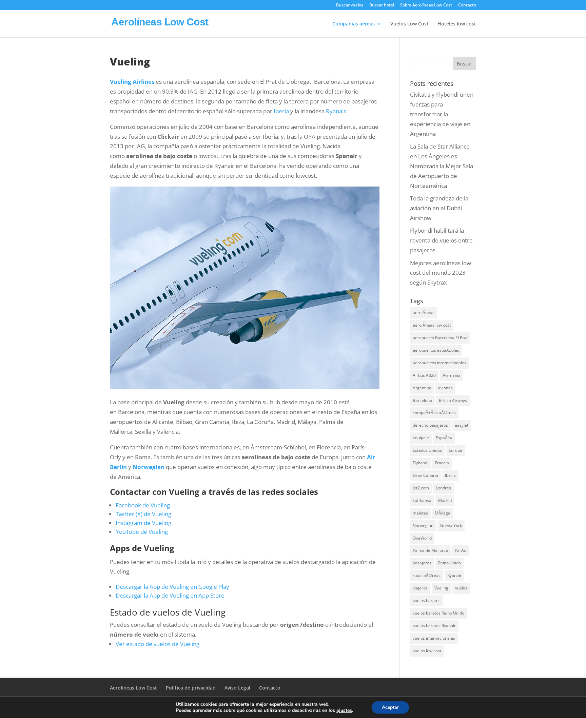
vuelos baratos (427, 600)
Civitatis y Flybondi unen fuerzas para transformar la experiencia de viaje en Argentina (441, 114)
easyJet (461, 425)
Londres (443, 488)
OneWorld (422, 538)
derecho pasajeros (430, 425)
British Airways (453, 400)
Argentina (422, 388)
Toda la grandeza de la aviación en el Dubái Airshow (439, 208)
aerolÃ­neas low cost (432, 325)
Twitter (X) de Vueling (143, 514)
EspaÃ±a (444, 438)
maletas (420, 513)
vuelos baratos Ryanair (434, 625)
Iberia (282, 111)
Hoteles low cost (456, 24)
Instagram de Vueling (143, 523)
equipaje (421, 438)
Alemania (452, 375)
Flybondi (420, 463)
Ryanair (336, 111)
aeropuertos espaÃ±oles (436, 350)
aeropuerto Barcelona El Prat (440, 338)
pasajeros (422, 563)
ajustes (344, 710)
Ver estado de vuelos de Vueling (157, 644)
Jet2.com (421, 488)
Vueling (441, 588)
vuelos (461, 588)
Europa (455, 450)
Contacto (467, 5)
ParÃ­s (460, 550)
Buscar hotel (381, 5)
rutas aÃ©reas (427, 575)
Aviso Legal (237, 687)
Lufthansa (422, 500)
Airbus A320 (424, 375)
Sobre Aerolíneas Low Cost (426, 5)
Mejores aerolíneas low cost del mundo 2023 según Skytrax (440, 273)
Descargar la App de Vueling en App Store (170, 595)
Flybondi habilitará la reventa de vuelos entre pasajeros (441, 240)
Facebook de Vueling (143, 505)
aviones (445, 388)
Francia (442, 463)
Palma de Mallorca (430, 550)
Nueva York (451, 525)
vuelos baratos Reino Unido (438, 613)
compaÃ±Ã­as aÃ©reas (434, 412)
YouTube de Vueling (142, 532)
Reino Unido (449, 563)
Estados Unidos (427, 450)
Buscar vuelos (349, 5)
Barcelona (422, 400)
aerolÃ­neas (423, 312)
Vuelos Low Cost (409, 24)
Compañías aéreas (353, 24)
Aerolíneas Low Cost (133, 687)
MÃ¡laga (442, 513)
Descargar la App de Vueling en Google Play (172, 586)
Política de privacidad (191, 687)
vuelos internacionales (434, 638)
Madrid (445, 500)
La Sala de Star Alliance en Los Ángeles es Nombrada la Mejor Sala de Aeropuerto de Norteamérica (441, 166)
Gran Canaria (425, 475)
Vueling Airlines (132, 81)
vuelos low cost (427, 651)
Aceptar (390, 707)
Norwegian (148, 467)
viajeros (420, 588)
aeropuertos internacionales (439, 363)
